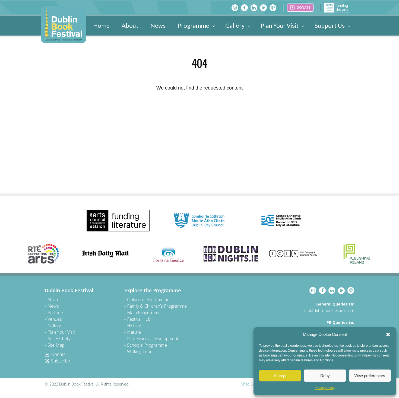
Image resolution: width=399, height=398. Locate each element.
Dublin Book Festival (69, 290)
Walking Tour (139, 352)
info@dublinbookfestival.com (328, 310)
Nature (134, 332)
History (134, 326)
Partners (55, 313)
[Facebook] (244, 7)
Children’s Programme (148, 300)
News (158, 25)
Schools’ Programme (147, 345)
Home (101, 25)
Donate (58, 354)
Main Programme (144, 313)
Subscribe (60, 361)
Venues (54, 319)
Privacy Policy (325, 388)
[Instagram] (235, 7)
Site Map (56, 345)
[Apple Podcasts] (273, 7)
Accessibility (58, 339)
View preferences (369, 375)
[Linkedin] (254, 7)
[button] (388, 334)
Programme (193, 25)
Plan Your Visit (280, 25)
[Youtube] (263, 7)
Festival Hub (139, 319)
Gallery (235, 25)
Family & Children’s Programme (157, 306)
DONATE (303, 7)
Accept (280, 375)
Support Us (330, 25)
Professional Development (152, 339)
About (130, 25)
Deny (325, 375)
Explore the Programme (152, 290)
